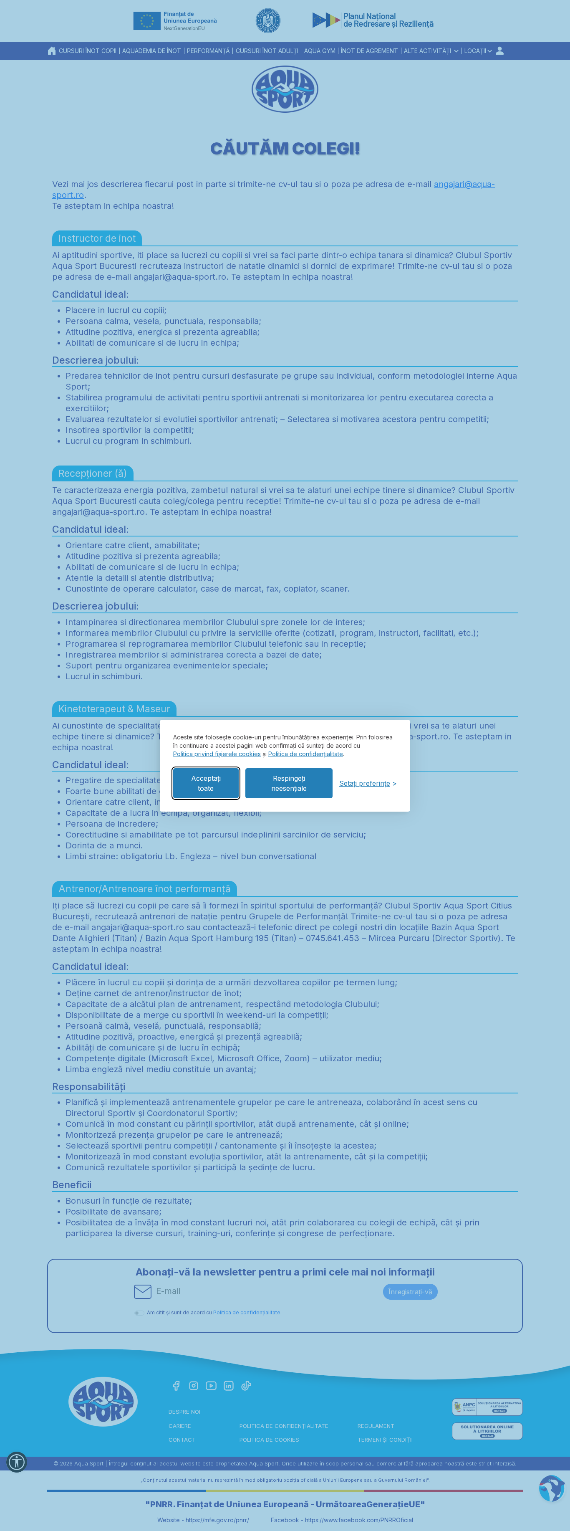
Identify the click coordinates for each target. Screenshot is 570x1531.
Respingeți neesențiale (289, 783)
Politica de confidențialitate (305, 753)
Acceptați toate (206, 783)
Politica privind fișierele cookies (217, 753)
